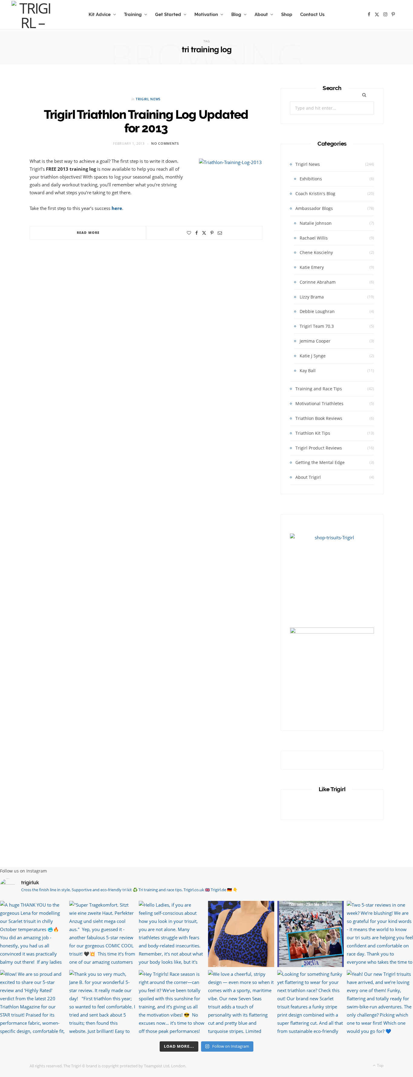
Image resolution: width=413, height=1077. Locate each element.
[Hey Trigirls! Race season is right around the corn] (172, 1003)
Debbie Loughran (317, 311)
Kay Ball (308, 370)
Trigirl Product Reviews (318, 448)
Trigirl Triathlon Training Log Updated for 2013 (146, 121)
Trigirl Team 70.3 (317, 326)
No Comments (165, 143)
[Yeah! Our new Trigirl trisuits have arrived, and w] (380, 1003)
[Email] (220, 233)
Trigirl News (148, 99)
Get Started (168, 14)
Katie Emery (312, 267)
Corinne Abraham (318, 282)
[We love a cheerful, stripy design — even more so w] (241, 1003)
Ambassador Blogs (314, 208)
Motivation (206, 14)
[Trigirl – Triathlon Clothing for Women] (32, 14)
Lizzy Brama (312, 297)
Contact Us (312, 14)
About (261, 14)
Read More (88, 232)
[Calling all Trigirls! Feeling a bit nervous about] (310, 934)
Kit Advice (100, 14)
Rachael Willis (314, 238)
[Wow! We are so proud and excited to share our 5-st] (33, 1003)
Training (133, 14)
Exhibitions (311, 179)
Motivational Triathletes (319, 403)
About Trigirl (308, 477)
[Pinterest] (211, 233)
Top (379, 1065)
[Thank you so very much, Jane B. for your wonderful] (102, 1003)
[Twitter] (204, 233)
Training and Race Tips (318, 389)
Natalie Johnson (316, 223)
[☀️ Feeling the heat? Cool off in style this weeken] (241, 934)
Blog (236, 14)
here (117, 208)
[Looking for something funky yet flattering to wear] (310, 1003)
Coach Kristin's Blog (315, 193)
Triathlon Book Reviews (318, 418)
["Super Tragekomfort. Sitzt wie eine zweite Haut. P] (102, 934)
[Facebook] (196, 233)
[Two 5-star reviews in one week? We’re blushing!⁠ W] (380, 934)
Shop (286, 14)
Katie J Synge (313, 356)
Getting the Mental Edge (320, 462)
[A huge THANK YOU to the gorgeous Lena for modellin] (33, 934)
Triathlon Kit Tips (312, 433)
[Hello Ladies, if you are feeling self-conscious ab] (172, 934)
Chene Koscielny (316, 252)
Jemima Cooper (315, 341)
